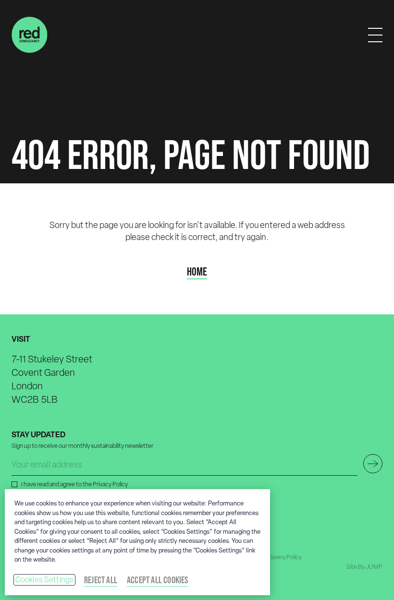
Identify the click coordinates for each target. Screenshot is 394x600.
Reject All (100, 580)
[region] (137, 542)
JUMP (374, 567)
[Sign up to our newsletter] (372, 463)
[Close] (254, 504)
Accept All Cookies (157, 580)
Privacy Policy (110, 484)
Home (197, 271)
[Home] (30, 35)
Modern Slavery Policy (273, 557)
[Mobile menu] (375, 35)
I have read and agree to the (74, 484)
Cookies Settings (44, 579)
